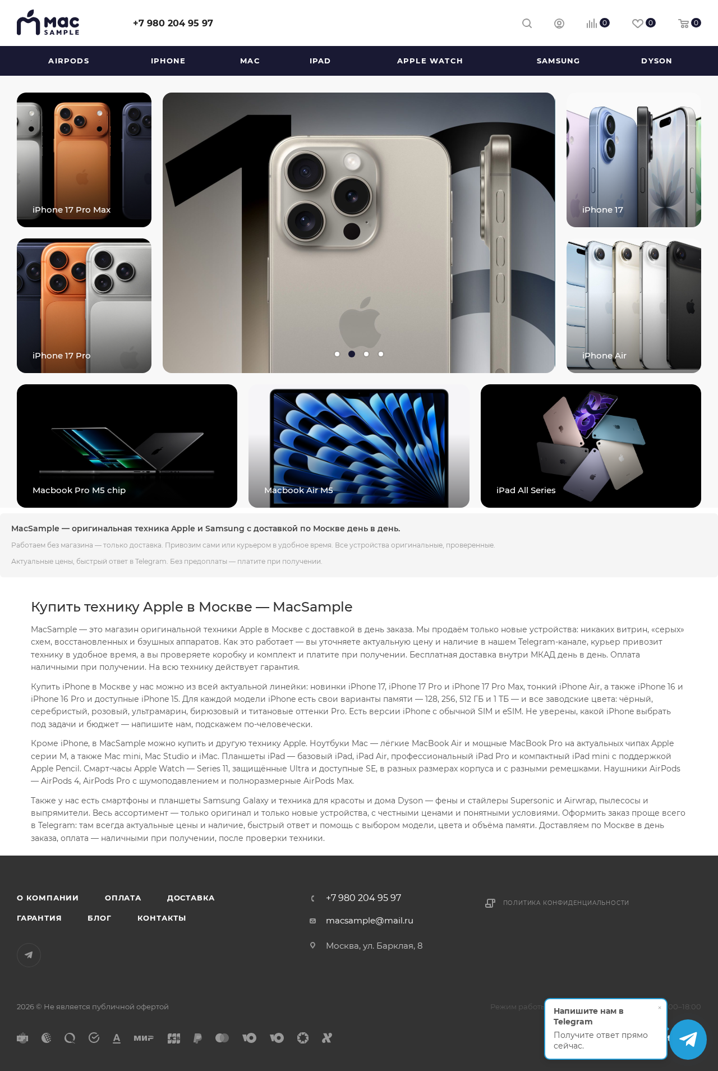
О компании (48, 897)
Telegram (29, 955)
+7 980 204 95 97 (173, 23)
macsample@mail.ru (369, 920)
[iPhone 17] (634, 160)
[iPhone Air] (634, 305)
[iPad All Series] (591, 446)
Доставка (191, 897)
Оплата (123, 897)
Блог (99, 917)
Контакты (161, 917)
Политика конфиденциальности (566, 903)
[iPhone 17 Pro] (84, 305)
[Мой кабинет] (559, 25)
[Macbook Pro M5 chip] (127, 446)
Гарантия (39, 917)
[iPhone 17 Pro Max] (84, 160)
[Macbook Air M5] (358, 446)
